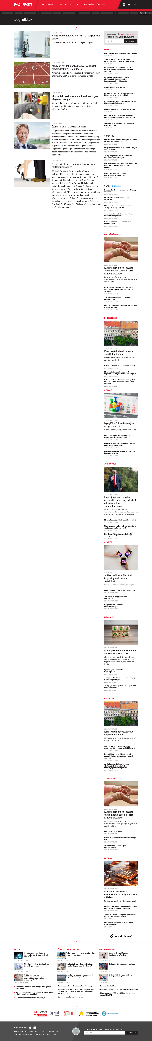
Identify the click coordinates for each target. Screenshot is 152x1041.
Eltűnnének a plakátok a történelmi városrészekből (119, 989)
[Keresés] (135, 4)
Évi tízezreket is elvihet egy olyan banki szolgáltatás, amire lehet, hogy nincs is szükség (118, 289)
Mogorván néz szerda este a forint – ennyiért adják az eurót (120, 149)
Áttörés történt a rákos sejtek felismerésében (115, 847)
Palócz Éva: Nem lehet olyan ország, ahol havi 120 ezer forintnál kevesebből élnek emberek (119, 382)
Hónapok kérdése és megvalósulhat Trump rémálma (120, 191)
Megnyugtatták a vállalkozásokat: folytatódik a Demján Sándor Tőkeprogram (120, 373)
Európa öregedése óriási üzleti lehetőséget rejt (120, 838)
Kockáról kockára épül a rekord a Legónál (120, 590)
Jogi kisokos (110, 464)
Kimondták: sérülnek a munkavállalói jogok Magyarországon (75, 98)
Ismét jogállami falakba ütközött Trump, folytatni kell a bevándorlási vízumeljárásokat (120, 501)
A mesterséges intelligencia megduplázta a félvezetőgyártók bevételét (120, 102)
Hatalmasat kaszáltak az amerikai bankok (120, 109)
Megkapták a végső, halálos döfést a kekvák (120, 520)
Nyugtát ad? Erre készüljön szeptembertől (119, 424)
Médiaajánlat (34, 1032)
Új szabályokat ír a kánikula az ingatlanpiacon (115, 671)
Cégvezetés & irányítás (68, 949)
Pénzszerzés (110, 318)
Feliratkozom (130, 41)
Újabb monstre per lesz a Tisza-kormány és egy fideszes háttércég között (120, 527)
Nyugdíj (68, 4)
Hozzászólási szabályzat (50, 1032)
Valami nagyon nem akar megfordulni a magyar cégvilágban (80, 954)
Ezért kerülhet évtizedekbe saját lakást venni (120, 53)
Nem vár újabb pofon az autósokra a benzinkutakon (117, 223)
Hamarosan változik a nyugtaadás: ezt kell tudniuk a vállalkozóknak (120, 444)
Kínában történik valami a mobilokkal (122, 964)
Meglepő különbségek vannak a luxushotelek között (120, 652)
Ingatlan (58, 4)
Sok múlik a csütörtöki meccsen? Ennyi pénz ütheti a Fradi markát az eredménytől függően (120, 165)
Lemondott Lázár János (113, 832)
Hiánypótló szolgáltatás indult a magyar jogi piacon (76, 37)
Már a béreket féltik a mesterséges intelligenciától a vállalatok (120, 894)
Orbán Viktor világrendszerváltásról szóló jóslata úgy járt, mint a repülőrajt (119, 94)
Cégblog (108, 542)
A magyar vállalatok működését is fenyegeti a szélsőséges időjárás (120, 679)
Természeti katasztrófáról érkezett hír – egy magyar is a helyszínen (120, 215)
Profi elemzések (88, 4)
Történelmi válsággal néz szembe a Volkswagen (117, 597)
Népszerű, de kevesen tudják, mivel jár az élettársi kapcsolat (74, 165)
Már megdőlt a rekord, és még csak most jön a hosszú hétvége (121, 306)
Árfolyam (101, 4)
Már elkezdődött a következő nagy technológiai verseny (37, 965)
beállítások (39, 1034)
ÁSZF (26, 1032)
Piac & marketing (107, 949)
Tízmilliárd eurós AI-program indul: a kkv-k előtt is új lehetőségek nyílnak (120, 915)
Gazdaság (109, 698)
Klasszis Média (51, 1034)
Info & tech (19, 949)
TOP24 (109, 136)
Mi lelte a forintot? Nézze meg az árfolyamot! (116, 199)
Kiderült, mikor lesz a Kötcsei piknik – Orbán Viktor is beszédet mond (120, 141)
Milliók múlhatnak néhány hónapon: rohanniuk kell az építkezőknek (117, 436)
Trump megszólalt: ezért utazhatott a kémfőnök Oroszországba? (118, 156)
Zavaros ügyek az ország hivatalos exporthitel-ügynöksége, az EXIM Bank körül (120, 60)
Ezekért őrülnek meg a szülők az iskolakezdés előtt (121, 976)
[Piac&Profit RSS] (34, 1027)
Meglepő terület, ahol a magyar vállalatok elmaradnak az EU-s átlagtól (74, 67)
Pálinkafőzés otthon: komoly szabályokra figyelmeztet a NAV (119, 452)
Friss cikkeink (47, 4)
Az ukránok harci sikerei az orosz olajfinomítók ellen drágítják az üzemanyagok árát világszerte (116, 79)
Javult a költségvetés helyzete (115, 87)
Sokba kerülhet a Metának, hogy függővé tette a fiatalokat (119, 124)
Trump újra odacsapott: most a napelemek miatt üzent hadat (120, 687)
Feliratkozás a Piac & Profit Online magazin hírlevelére (103, 1030)
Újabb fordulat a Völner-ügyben (69, 126)
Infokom (108, 858)
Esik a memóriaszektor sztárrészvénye (30, 998)
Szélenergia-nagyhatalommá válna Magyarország (117, 298)
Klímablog (109, 617)
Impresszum (18, 1032)
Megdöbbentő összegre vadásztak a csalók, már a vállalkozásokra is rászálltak (120, 908)
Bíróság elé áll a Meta (108, 986)
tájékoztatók (29, 1034)
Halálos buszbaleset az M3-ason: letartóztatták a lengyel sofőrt (116, 174)
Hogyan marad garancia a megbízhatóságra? (113, 605)
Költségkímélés (111, 234)
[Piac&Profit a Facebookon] (30, 1027)
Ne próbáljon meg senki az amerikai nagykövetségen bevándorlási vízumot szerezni (118, 69)
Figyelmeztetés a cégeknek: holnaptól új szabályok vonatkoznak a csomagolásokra (120, 535)
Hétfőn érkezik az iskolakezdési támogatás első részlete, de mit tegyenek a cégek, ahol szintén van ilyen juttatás (76, 991)
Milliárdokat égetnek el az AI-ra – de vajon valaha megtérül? (119, 923)
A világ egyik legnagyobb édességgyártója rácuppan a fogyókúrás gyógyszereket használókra (34, 977)
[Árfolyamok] (129, 4)
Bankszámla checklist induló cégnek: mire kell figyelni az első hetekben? (80, 965)
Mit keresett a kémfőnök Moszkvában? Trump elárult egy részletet (118, 207)
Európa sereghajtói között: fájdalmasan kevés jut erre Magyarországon (118, 270)
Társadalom (110, 778)
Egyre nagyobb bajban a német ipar (71, 997)
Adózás (76, 4)
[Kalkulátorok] (124, 4)
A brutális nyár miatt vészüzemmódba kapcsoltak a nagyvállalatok (80, 976)
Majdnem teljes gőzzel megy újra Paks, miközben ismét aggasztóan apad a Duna (119, 116)
